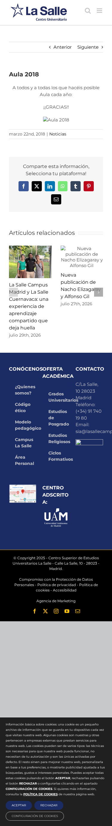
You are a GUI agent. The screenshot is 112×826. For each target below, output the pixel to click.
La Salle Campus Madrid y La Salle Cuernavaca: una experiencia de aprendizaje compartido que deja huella (28, 306)
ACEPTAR (19, 805)
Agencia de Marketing (56, 601)
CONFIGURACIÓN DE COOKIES (35, 816)
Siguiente (88, 47)
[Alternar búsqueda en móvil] (88, 10)
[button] (13, 292)
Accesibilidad (64, 590)
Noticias (57, 134)
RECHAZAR (48, 805)
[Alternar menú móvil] (100, 10)
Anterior (62, 47)
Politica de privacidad (56, 584)
